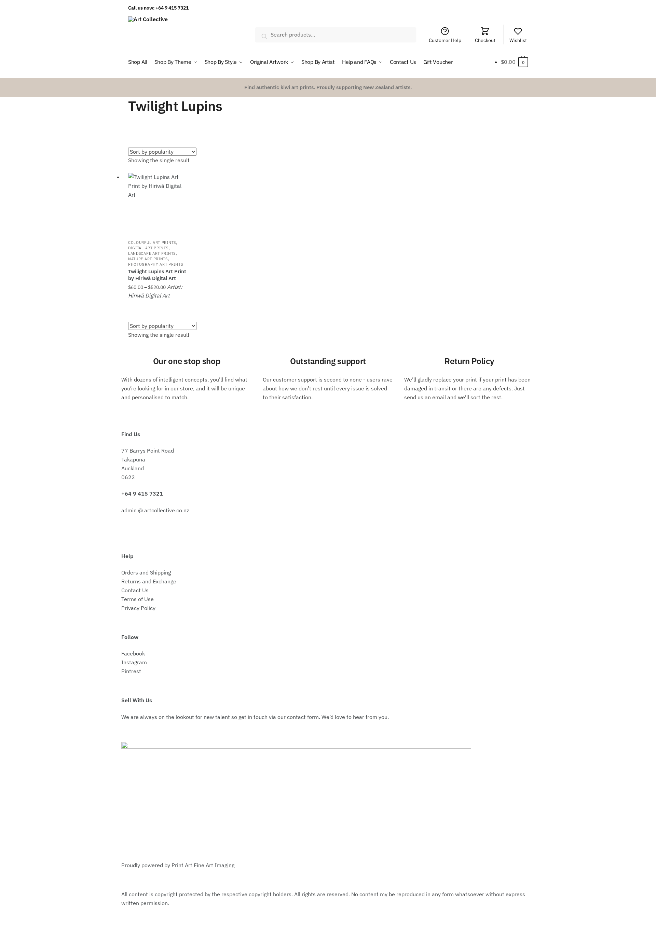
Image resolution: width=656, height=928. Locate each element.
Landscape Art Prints (152, 253)
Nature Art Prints (148, 259)
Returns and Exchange (148, 581)
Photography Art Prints (155, 264)
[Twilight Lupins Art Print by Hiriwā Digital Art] (158, 202)
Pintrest (131, 671)
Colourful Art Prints (152, 242)
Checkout (485, 40)
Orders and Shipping (146, 572)
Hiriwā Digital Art (149, 295)
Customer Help (445, 40)
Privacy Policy (138, 608)
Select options (158, 307)
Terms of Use (137, 599)
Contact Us (135, 590)
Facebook (133, 653)
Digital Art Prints (148, 248)
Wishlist (518, 40)
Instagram (134, 662)
